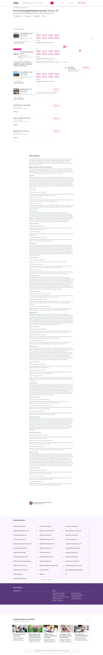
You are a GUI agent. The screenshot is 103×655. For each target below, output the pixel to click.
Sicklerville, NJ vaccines (59, 593)
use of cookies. (67, 650)
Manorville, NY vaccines (58, 595)
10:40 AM (38, 54)
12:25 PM (45, 54)
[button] (65, 47)
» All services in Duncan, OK (47, 580)
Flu (65, 180)
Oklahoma (17, 7)
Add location (86, 67)
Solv (14, 7)
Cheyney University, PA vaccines (60, 597)
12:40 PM (51, 54)
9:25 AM (44, 51)
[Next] (89, 621)
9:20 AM (38, 38)
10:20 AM (57, 38)
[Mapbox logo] (65, 62)
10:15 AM (51, 51)
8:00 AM (38, 35)
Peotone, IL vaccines (58, 598)
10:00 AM (51, 38)
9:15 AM (38, 51)
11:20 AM (57, 74)
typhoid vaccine (34, 454)
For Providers (71, 3)
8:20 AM (44, 35)
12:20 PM (51, 76)
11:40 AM (38, 76)
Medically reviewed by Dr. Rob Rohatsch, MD (42, 502)
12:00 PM (44, 76)
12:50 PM (57, 54)
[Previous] (86, 621)
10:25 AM (57, 51)
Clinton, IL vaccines (76, 598)
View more (38, 40)
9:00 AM (57, 35)
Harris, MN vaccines (76, 597)
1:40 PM (57, 76)
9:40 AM (44, 38)
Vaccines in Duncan (24, 7)
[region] (78, 45)
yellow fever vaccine (35, 418)
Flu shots (31, 177)
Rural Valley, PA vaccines (77, 595)
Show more (57, 62)
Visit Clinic (56, 89)
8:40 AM (51, 35)
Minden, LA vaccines (58, 600)
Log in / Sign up (82, 3)
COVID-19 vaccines (40, 212)
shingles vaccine (34, 314)
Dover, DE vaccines (76, 593)
